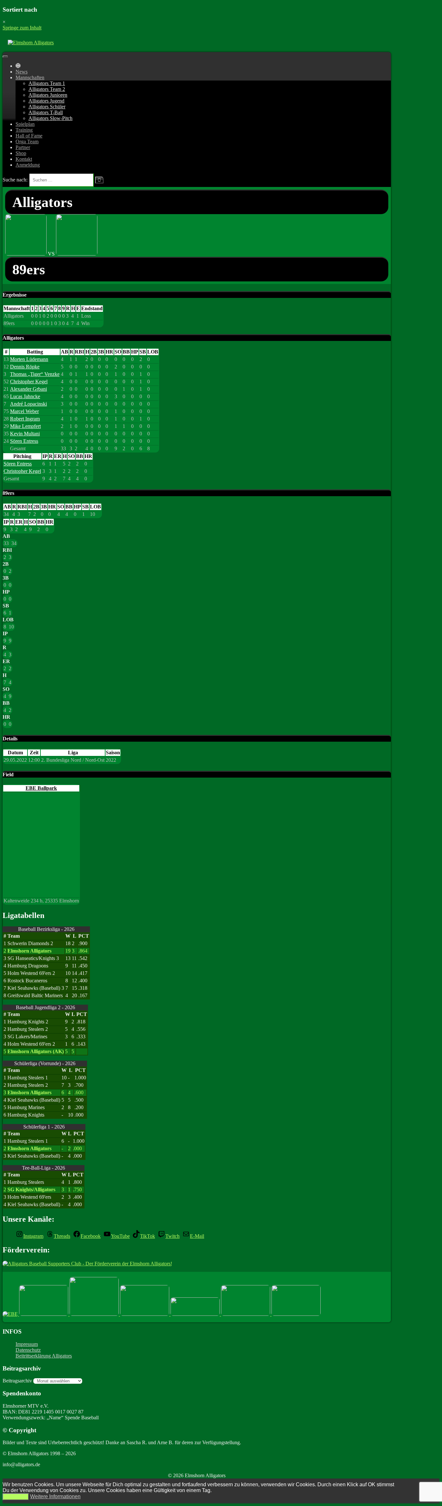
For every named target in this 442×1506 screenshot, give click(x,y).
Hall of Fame (29, 135)
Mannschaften (30, 77)
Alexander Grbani (28, 389)
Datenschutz (28, 1350)
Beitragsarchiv (17, 1380)
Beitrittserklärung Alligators (44, 1356)
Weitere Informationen (55, 1496)
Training (24, 130)
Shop (21, 153)
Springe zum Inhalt (22, 27)
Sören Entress (24, 441)
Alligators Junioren (47, 95)
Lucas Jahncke (25, 396)
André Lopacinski (28, 404)
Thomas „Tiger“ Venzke (35, 374)
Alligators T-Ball (45, 112)
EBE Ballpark (41, 788)
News (22, 71)
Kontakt (24, 159)
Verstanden (15, 1496)
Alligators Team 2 (46, 89)
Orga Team (27, 141)
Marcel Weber (24, 411)
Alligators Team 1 (46, 83)
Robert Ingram (25, 418)
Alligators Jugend (46, 101)
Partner (23, 147)
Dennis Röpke (24, 366)
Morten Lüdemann (29, 359)
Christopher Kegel (29, 381)
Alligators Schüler (46, 106)
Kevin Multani (25, 433)
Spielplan (25, 124)
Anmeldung (28, 165)
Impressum (27, 1344)
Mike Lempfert (25, 426)
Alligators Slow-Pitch (50, 118)
